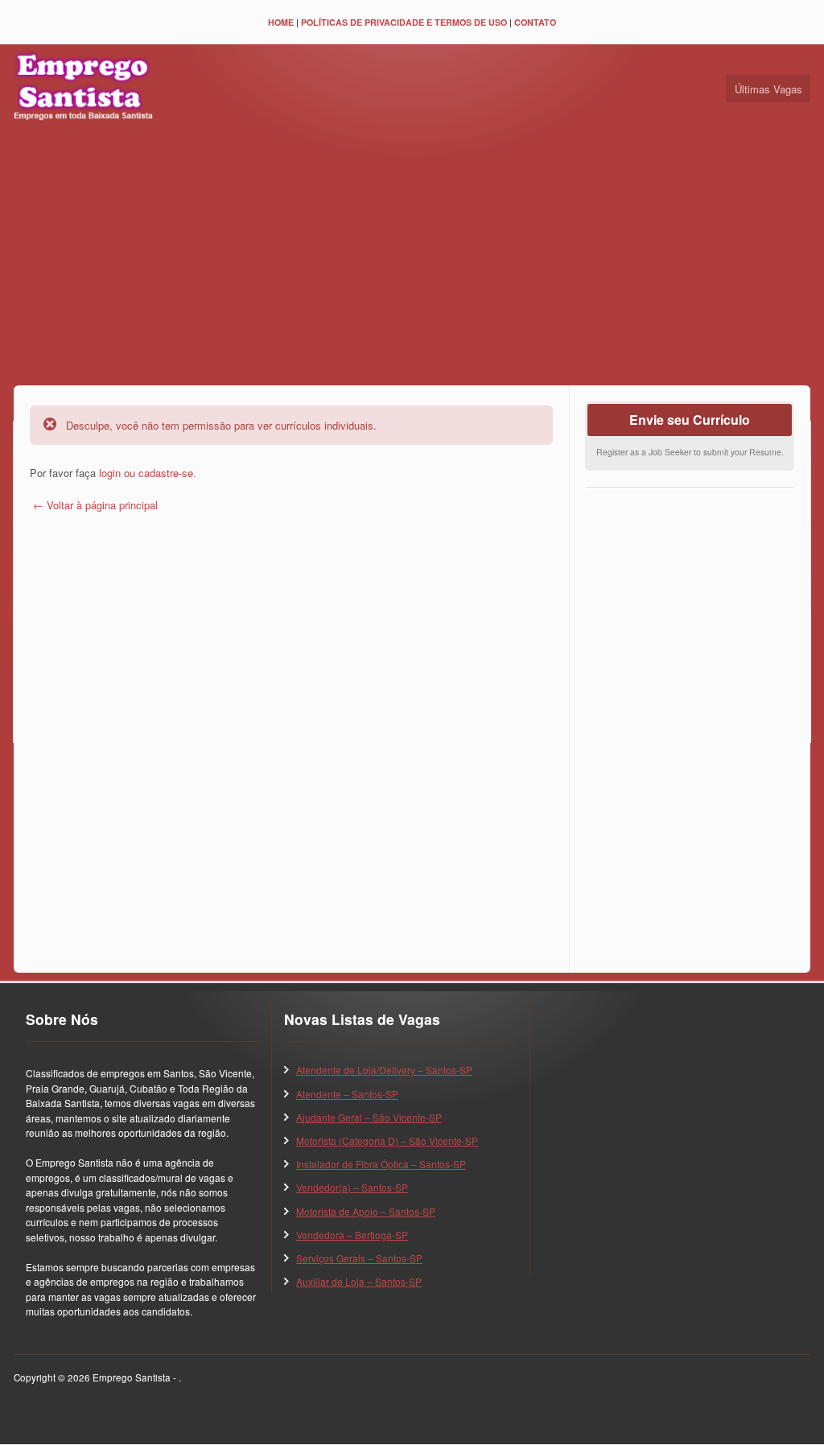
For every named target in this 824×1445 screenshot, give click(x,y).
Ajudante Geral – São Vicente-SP (369, 1117)
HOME (281, 22)
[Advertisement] (412, 256)
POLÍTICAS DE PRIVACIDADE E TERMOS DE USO (404, 22)
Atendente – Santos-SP (347, 1094)
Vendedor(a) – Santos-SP (352, 1187)
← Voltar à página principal (94, 505)
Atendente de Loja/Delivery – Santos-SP (384, 1070)
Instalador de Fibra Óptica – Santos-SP (381, 1164)
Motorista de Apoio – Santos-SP (365, 1211)
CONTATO (535, 22)
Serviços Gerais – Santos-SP (359, 1258)
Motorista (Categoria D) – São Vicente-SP (387, 1140)
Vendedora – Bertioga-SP (352, 1234)
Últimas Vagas (768, 89)
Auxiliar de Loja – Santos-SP (359, 1281)
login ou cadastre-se (146, 472)
